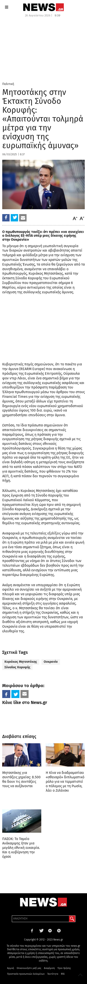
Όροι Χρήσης (64, 968)
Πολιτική (8, 84)
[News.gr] (43, 7)
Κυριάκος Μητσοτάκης (20, 662)
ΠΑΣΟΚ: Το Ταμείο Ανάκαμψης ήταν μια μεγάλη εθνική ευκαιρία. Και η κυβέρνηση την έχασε (21, 848)
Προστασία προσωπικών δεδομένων (26, 974)
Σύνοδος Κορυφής (17, 667)
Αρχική (10, 968)
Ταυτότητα (52, 974)
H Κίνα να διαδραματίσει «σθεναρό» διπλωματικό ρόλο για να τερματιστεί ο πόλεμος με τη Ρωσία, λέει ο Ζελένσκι (65, 782)
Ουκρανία (51, 662)
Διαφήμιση (49, 968)
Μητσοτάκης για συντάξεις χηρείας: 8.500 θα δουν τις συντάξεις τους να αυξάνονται (21, 779)
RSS (62, 974)
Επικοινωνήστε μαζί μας (29, 968)
